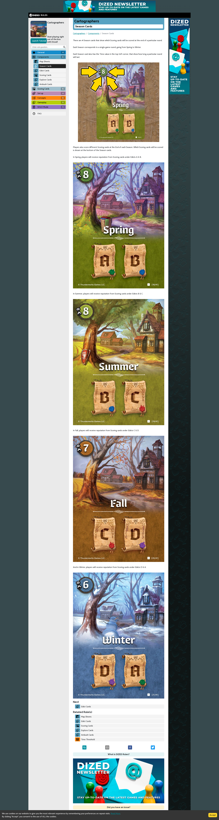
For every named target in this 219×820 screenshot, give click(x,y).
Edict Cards (44, 70)
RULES (44, 15)
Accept (213, 815)
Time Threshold (88, 739)
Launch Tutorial (39, 41)
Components (93, 33)
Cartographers (55, 22)
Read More (115, 813)
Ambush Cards (46, 84)
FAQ (39, 113)
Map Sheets (45, 61)
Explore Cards (46, 79)
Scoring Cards (45, 75)
